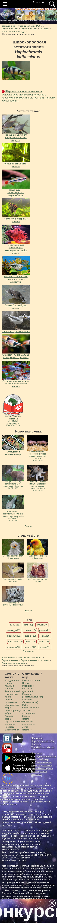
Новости (36, 744)
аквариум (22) (14, 636)
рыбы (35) (15, 624)
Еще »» (28, 526)
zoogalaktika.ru (35, 865)
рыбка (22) (30, 636)
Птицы (25, 683)
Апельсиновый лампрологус (12, 692)
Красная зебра (9, 717)
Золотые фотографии (28, 711)
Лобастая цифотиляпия (12, 728)
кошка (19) (44, 636)
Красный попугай (9, 687)
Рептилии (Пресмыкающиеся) (32, 695)
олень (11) (45, 647)
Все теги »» (29, 651)
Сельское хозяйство (42, 747)
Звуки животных (27, 728)
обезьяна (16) (15, 641)
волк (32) (28, 624)
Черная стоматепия (11, 701)
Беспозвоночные (31, 707)
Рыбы (25, 705)
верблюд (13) (13, 647)
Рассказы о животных (28, 687)
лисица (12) (30, 647)
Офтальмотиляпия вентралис (14, 722)
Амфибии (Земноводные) (30, 701)
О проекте (37, 738)
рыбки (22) (44, 630)
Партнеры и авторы (42, 741)
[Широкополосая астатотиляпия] (16, 70)
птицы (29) (42, 624)
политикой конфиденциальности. (29, 898)
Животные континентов (28, 722)
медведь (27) (13, 630)
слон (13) (44, 641)
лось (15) (31, 641)
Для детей (27, 691)
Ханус (8, 696)
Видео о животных (27, 717)
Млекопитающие (31, 680)
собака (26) (30, 630)
